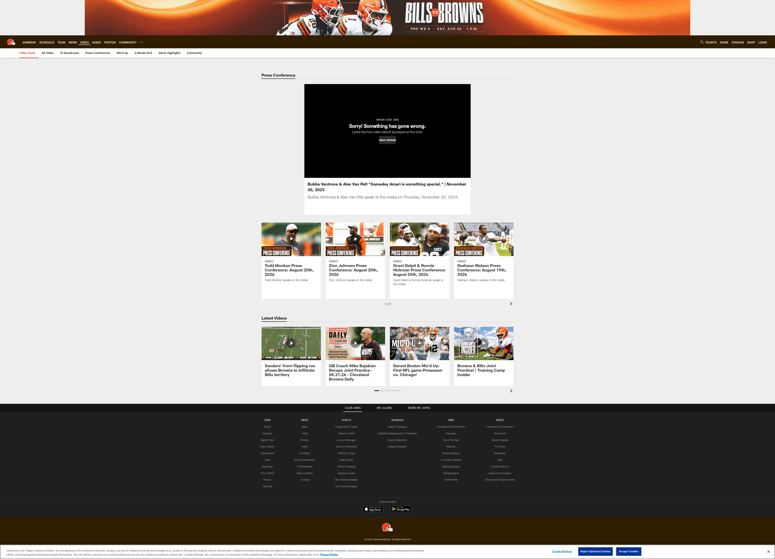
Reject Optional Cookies (595, 551)
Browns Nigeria (500, 440)
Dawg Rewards (451, 473)
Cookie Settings (562, 551)
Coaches (267, 433)
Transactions (267, 453)
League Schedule (397, 446)
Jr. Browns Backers (451, 459)
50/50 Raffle (451, 479)
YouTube (304, 479)
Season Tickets (346, 433)
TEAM (267, 420)
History (267, 479)
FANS (451, 420)
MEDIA (304, 420)
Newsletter (500, 453)
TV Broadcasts (305, 466)
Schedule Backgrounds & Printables (397, 433)
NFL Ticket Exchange (346, 479)
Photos (305, 440)
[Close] (768, 551)
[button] (387, 140)
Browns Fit (500, 433)
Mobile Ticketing (346, 466)
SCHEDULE (397, 420)
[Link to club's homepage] (11, 42)
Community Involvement (499, 426)
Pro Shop (500, 446)
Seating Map (346, 459)
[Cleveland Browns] (387, 528)
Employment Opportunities (500, 479)
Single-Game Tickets (346, 426)
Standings (267, 466)
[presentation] (511, 304)
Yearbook (267, 486)
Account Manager (346, 440)
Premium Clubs (346, 453)
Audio (305, 446)
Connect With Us (500, 466)
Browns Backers (451, 453)
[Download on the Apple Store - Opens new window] (373, 509)
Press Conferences (304, 459)
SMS (500, 459)
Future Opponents (397, 440)
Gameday (451, 433)
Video (305, 433)
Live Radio (304, 453)
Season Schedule (397, 426)
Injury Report (267, 446)
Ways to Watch (305, 473)
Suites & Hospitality (346, 446)
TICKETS (346, 420)
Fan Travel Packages (346, 486)
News (305, 426)
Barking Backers (451, 466)
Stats (267, 459)
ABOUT (500, 420)
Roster (267, 426)
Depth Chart (267, 440)
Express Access (346, 473)
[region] (387, 552)
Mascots (451, 446)
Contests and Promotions (451, 426)
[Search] (702, 42)
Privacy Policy (329, 554)
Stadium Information (500, 473)
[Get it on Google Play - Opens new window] (400, 511)
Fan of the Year (451, 440)
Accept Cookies (629, 551)
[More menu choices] (141, 42)
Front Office (267, 473)
